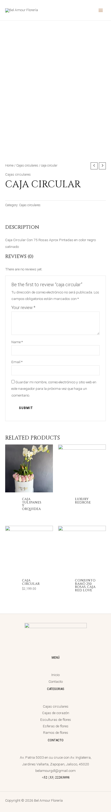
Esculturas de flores (55, 719)
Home (9, 165)
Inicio (55, 675)
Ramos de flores (55, 732)
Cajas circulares (27, 165)
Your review (23, 307)
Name (17, 342)
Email (16, 362)
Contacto (56, 681)
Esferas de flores (55, 726)
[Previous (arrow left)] (9, 406)
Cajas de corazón (55, 713)
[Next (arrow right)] (102, 406)
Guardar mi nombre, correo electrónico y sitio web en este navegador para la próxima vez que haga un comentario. (53, 388)
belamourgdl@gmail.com (55, 770)
